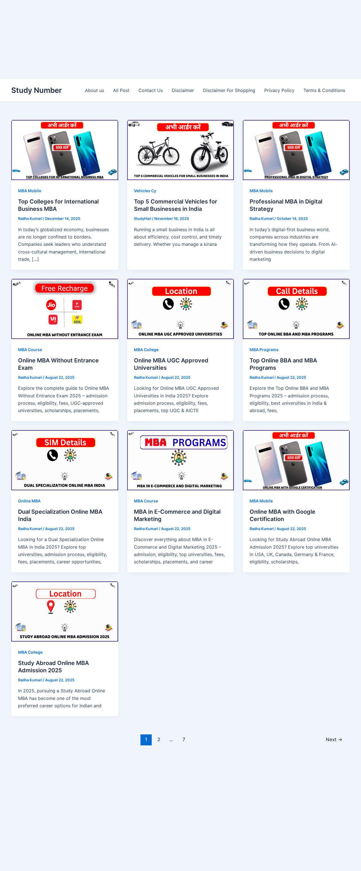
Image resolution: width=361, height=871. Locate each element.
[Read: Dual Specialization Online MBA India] (64, 460)
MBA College (146, 349)
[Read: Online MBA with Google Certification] (296, 460)
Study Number (36, 90)
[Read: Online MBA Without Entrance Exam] (64, 308)
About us (94, 90)
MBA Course (30, 349)
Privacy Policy (279, 90)
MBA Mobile (29, 190)
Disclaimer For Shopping (229, 90)
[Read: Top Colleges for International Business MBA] (64, 149)
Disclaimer (183, 90)
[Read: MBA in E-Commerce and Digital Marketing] (180, 460)
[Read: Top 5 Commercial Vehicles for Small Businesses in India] (180, 149)
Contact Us (150, 90)
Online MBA (29, 500)
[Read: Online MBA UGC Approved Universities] (180, 308)
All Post (121, 90)
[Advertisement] (169, 39)
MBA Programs (264, 349)
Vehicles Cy (145, 190)
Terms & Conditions (324, 90)
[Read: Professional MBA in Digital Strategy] (296, 149)
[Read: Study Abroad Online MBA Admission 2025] (64, 611)
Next (334, 739)
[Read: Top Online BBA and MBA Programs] (296, 308)
